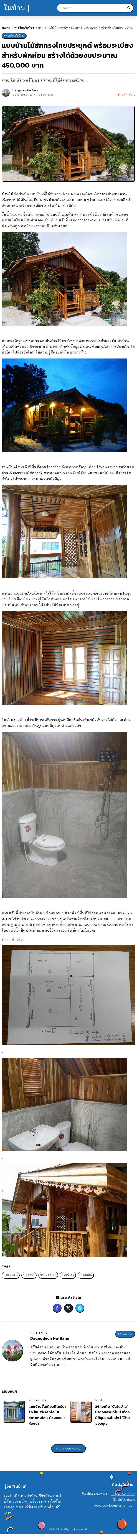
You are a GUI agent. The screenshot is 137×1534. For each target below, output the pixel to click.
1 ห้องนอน (10, 1275)
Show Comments (68, 1448)
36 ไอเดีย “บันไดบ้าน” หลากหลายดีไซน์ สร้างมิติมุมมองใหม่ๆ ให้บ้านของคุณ (112, 1415)
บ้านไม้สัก (85, 1275)
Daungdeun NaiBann (25, 90)
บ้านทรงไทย (48, 1275)
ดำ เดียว (50, 220)
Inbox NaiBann (123, 1494)
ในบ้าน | (16, 8)
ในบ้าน (16, 214)
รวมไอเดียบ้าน (24, 28)
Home (6, 28)
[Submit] (130, 8)
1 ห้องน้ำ (29, 1275)
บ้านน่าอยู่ (68, 1275)
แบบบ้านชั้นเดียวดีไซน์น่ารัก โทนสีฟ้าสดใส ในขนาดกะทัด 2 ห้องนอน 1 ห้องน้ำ (47, 1415)
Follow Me (125, 1334)
